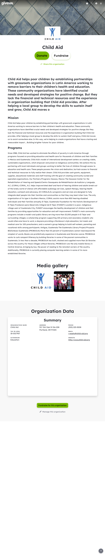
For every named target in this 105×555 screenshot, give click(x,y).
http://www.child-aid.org (79, 340)
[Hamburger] (101, 3)
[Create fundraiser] (87, 3)
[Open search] (91, 3)
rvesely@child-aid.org (78, 333)
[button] (64, 281)
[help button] (101, 551)
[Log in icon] (96, 3)
